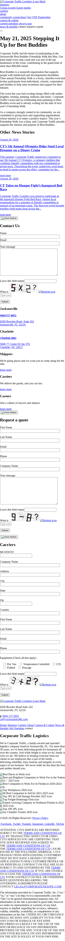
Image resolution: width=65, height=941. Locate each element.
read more (5, 175)
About (30, 725)
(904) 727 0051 (10, 716)
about (3, 14)
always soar (25, 23)
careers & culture (9, 20)
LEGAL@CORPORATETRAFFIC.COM (37, 886)
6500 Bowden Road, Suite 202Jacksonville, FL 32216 (17, 323)
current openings (9, 23)
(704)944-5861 (8, 338)
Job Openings (16, 728)
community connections (13, 17)
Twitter (16, 823)
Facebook (6, 823)
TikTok (59, 823)
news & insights (9, 26)
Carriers (22, 725)
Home (3, 725)
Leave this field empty (12, 280)
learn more (6, 369)
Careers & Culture (44, 725)
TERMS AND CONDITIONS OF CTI (28, 845)
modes (27, 7)
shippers (4, 4)
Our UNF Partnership (38, 17)
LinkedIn (49, 823)
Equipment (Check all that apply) (18, 657)
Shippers (12, 725)
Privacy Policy (40, 818)
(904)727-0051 (8, 315)
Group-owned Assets (11, 7)
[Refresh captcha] (47, 291)
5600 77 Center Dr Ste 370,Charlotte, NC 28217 (15, 346)
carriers (4, 10)
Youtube (26, 823)
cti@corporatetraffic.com (14, 719)
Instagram (38, 823)
